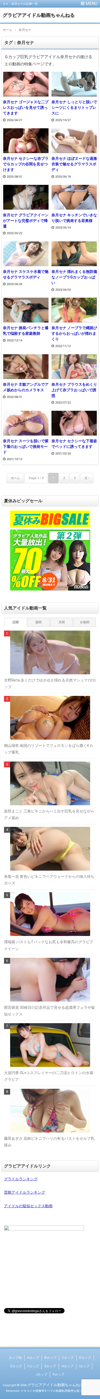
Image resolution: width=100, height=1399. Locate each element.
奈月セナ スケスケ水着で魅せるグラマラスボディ (26, 274)
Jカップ (41, 1374)
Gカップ (50, 1366)
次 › (87, 478)
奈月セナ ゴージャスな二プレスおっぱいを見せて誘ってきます (26, 107)
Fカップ (33, 1366)
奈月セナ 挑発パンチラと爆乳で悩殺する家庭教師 (26, 331)
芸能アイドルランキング (24, 1192)
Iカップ (84, 1366)
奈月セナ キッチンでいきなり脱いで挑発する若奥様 (74, 218)
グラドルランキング (21, 1179)
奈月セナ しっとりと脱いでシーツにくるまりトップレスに (74, 107)
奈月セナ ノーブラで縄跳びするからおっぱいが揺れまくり (74, 333)
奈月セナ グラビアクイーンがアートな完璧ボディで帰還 (26, 220)
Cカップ (68, 1358)
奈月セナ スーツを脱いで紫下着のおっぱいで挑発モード (26, 446)
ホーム (15, 478)
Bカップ (50, 1358)
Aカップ (33, 1358)
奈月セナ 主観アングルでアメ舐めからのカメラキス (26, 387)
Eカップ (16, 1366)
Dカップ (85, 1358)
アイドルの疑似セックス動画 (28, 1206)
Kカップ (58, 1374)
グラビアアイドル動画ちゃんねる (39, 15)
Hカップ (67, 1366)
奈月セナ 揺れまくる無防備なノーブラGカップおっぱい (74, 277)
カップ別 (15, 1358)
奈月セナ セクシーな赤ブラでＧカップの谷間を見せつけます (26, 164)
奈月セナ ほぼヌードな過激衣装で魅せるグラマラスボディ (74, 164)
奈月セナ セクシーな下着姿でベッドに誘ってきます (74, 444)
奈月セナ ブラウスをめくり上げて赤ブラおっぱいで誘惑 (74, 390)
